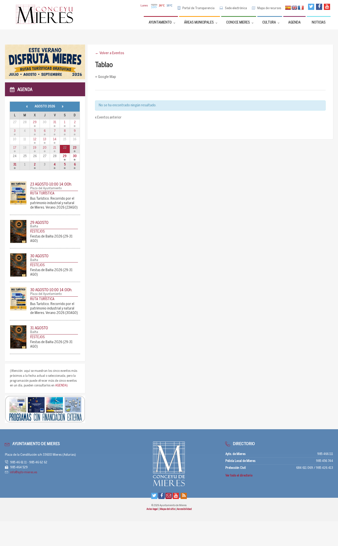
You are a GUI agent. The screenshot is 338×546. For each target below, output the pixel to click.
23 (74, 147)
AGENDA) (61, 385)
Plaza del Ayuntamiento (46, 188)
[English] (294, 7)
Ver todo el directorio (238, 475)
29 (35, 122)
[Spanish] (288, 7)
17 (14, 147)
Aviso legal (152, 509)
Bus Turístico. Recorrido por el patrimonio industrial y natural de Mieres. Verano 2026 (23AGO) (54, 203)
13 (44, 139)
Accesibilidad (184, 509)
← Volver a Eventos (109, 53)
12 (34, 139)
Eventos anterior (108, 117)
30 (75, 156)
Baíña (34, 226)
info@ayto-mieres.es (23, 472)
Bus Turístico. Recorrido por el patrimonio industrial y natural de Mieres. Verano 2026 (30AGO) (54, 309)
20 (45, 147)
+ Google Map (105, 77)
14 (54, 139)
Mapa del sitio (168, 509)
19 (34, 147)
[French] (301, 7)
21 (54, 147)
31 (54, 122)
